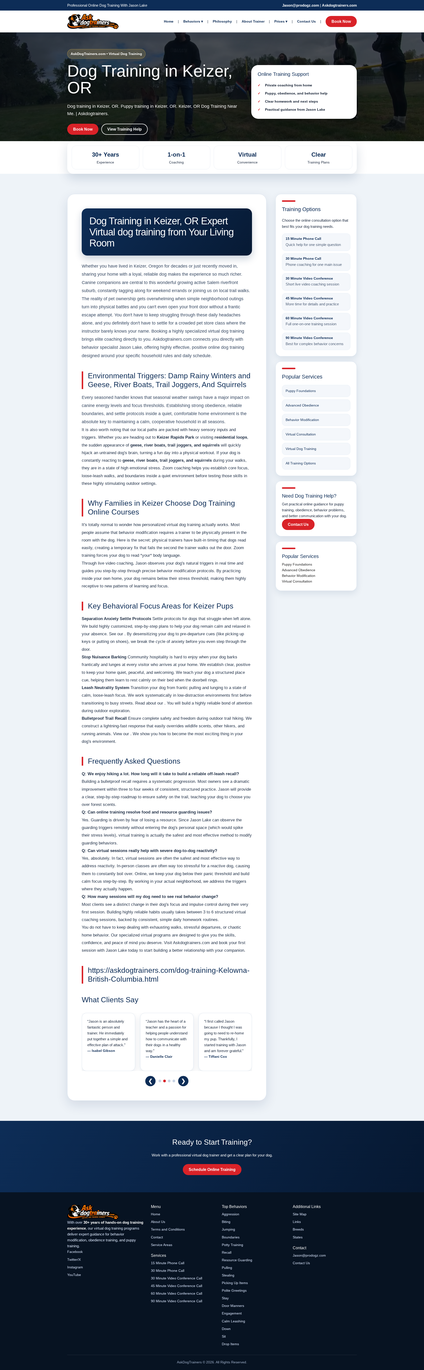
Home (168, 21)
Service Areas (161, 1245)
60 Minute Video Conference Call (176, 1293)
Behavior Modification (302, 420)
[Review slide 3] (169, 1081)
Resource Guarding (237, 1260)
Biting (226, 1222)
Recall (226, 1252)
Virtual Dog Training (301, 449)
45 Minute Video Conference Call (176, 1286)
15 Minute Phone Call (167, 1263)
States (298, 1237)
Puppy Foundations (301, 391)
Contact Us (306, 21)
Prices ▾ (280, 21)
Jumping (228, 1229)
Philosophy (222, 21)
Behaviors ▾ (193, 21)
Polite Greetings (234, 1290)
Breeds (298, 1229)
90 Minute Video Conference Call (176, 1301)
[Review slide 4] (173, 1081)
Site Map (299, 1214)
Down (226, 1329)
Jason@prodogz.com (300, 5)
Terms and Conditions (168, 1229)
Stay (225, 1298)
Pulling (227, 1268)
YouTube (74, 1275)
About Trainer (253, 21)
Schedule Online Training (212, 1169)
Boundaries (230, 1237)
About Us (158, 1222)
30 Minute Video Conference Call (176, 1278)
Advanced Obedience (302, 405)
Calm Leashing (233, 1321)
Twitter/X (74, 1259)
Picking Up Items (235, 1283)
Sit (224, 1336)
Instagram (75, 1267)
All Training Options (301, 463)
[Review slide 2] (164, 1081)
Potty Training (232, 1245)
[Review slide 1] (160, 1081)
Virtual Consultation (301, 434)
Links (297, 1222)
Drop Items (230, 1344)
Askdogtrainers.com (339, 5)
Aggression (230, 1214)
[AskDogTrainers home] (105, 1212)
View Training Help (124, 129)
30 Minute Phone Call (167, 1271)
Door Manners (233, 1306)
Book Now (341, 21)
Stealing (228, 1275)
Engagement (232, 1313)
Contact (157, 1237)
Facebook (75, 1252)
